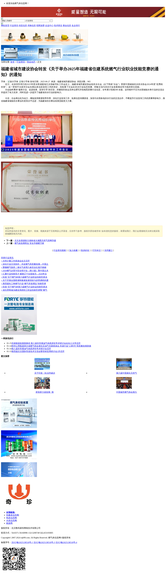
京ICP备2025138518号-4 (66, 542)
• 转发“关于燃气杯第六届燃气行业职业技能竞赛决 (24, 277)
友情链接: (10, 512)
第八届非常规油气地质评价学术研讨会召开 (31, 349)
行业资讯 (21, 62)
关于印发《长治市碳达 (44, 373)
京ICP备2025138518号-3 (44, 542)
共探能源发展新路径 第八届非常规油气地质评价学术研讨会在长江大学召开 (46, 343)
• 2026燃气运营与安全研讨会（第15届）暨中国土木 (24, 270)
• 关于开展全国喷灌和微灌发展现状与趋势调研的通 (24, 280)
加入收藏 (73, 250)
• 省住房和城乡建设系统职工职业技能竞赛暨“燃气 (24, 290)
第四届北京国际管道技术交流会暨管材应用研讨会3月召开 (38, 351)
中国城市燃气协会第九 (126, 392)
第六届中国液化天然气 (126, 373)
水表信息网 (11, 520)
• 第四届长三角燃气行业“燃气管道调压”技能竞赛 (23, 283)
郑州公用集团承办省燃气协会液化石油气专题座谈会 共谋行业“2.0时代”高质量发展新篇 (51, 346)
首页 (12, 62)
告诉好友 (85, 250)
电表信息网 (11, 518)
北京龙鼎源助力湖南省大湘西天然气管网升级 (35, 240)
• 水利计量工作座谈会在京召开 (15, 261)
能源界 (9, 523)
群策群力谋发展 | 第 (45, 392)
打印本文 (97, 250)
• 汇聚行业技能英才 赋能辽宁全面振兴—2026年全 (24, 274)
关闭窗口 (108, 250)
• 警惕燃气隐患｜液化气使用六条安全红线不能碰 (23, 267)
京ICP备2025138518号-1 (22, 542)
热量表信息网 (12, 515)
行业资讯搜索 (59, 250)
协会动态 (31, 62)
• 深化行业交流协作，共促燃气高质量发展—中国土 (24, 264)
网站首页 (5, 25)
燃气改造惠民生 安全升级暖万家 (29, 243)
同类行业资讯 (7, 258)
